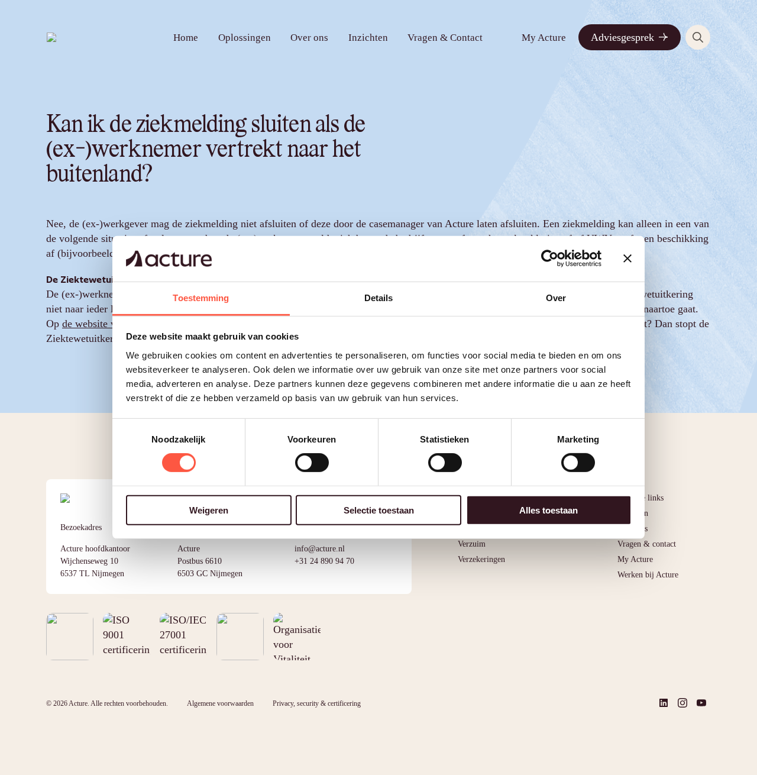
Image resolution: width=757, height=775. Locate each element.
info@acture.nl (320, 548)
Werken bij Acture (647, 574)
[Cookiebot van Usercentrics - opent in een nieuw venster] (549, 258)
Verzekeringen (481, 559)
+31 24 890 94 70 (324, 561)
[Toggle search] (697, 37)
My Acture (544, 37)
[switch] (312, 462)
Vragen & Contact (445, 37)
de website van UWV (108, 324)
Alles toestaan (548, 510)
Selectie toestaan (379, 510)
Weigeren (208, 510)
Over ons (309, 37)
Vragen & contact (646, 544)
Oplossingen (244, 37)
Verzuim (472, 544)
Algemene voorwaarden (220, 703)
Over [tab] (556, 298)
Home (185, 37)
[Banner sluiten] (627, 258)
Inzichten (368, 37)
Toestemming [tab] (201, 298)
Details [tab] (378, 298)
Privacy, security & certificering (317, 703)
